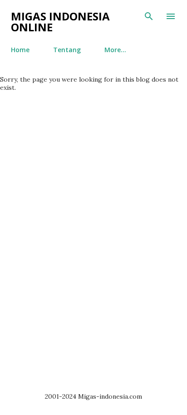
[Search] (148, 16)
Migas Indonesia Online (60, 21)
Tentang (67, 49)
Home (20, 49)
